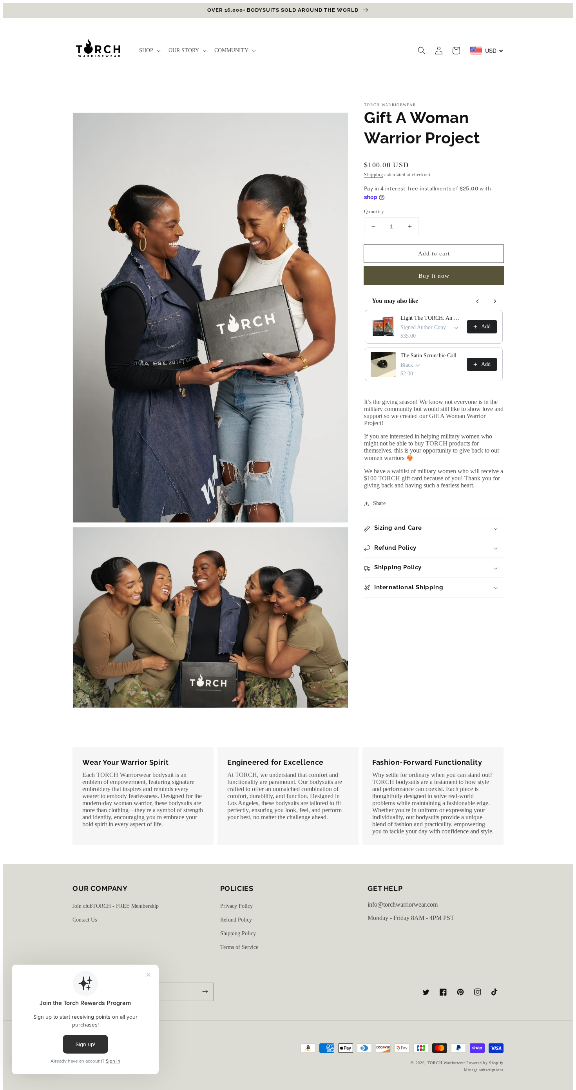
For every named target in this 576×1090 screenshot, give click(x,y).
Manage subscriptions (484, 1070)
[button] (421, 50)
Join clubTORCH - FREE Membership (115, 906)
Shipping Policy (238, 933)
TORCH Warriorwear (446, 1063)
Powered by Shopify (485, 1063)
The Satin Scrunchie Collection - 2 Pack (431, 356)
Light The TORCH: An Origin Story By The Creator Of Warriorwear (431, 318)
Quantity (374, 211)
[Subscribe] (205, 991)
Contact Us (84, 920)
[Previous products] (477, 301)
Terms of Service (239, 947)
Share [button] (379, 504)
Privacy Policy (236, 906)
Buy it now (433, 276)
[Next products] (495, 301)
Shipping (373, 174)
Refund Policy (236, 920)
